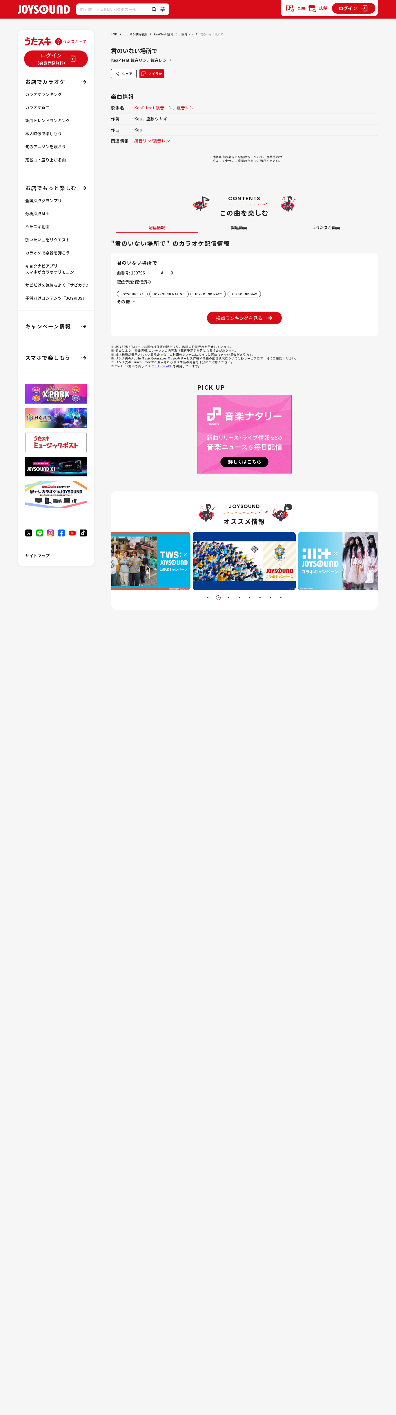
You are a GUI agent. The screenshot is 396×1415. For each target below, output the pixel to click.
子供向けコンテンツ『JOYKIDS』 (56, 298)
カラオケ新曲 (37, 107)
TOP (114, 34)
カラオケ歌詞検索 (135, 34)
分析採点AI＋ (37, 213)
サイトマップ (37, 556)
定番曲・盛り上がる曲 (45, 159)
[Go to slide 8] (280, 597)
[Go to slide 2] (218, 597)
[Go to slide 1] (207, 597)
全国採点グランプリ (43, 200)
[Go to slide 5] (249, 597)
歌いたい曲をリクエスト (47, 240)
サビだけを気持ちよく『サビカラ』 (57, 285)
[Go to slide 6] (260, 597)
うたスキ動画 (37, 226)
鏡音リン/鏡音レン (152, 141)
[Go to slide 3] (228, 597)
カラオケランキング (43, 94)
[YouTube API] (162, 366)
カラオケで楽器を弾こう (47, 253)
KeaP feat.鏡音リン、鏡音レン (173, 34)
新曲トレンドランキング (47, 120)
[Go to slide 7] (270, 597)
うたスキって (75, 41)
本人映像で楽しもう (43, 133)
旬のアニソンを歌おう (45, 146)
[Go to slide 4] (239, 597)
